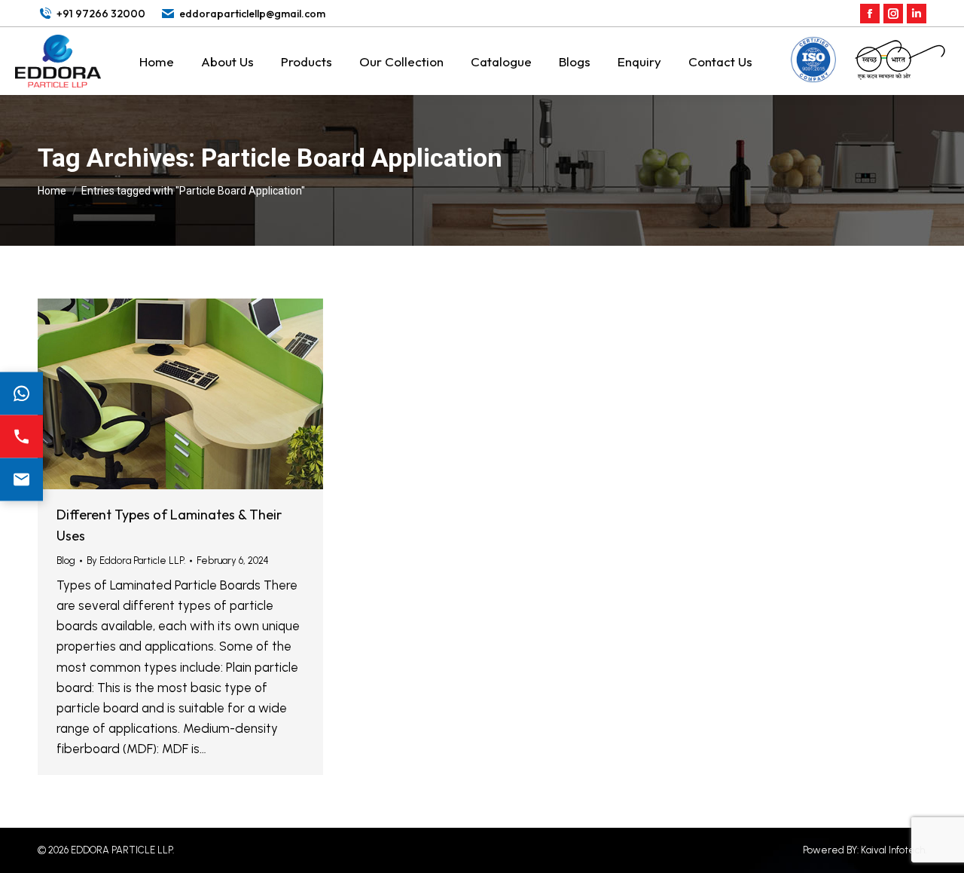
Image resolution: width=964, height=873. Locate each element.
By (136, 560)
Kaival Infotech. (893, 850)
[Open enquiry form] (21, 479)
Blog (65, 560)
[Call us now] (21, 436)
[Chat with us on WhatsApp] (21, 393)
